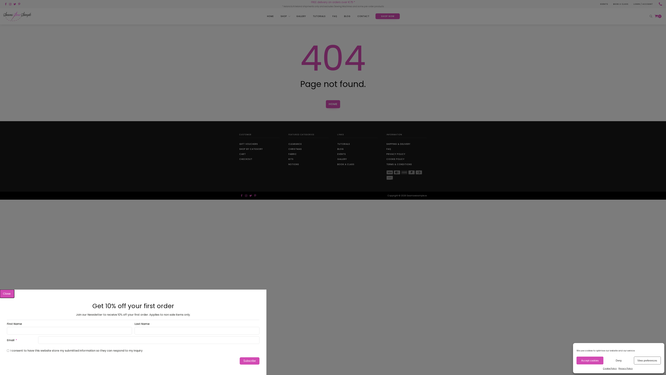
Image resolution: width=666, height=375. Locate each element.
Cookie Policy (610, 368)
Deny (619, 360)
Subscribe (249, 360)
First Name (14, 324)
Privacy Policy (625, 368)
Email (10, 340)
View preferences (647, 360)
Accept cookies (590, 360)
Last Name (142, 324)
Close (7, 294)
